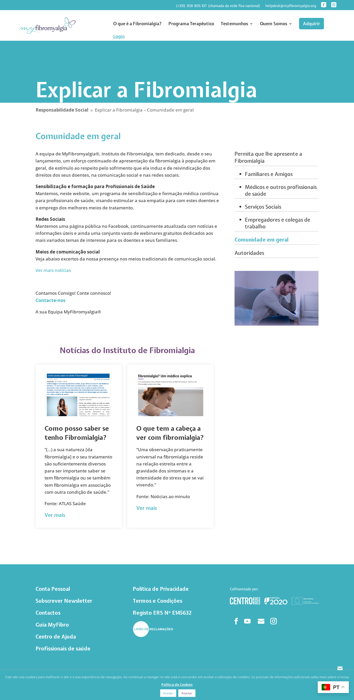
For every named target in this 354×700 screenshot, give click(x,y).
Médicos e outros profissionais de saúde (281, 190)
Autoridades (249, 252)
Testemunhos (234, 23)
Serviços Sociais (263, 206)
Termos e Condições (157, 600)
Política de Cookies (177, 684)
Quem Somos (273, 23)
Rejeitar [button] (186, 693)
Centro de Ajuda (56, 636)
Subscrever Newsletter (64, 600)
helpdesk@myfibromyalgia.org (290, 6)
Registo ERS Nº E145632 (162, 612)
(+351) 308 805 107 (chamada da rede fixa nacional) (218, 6)
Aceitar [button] (168, 693)
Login (119, 36)
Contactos (48, 612)
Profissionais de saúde (63, 648)
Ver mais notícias (53, 270)
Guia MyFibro (52, 624)
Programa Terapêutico (191, 23)
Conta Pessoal (53, 588)
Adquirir (311, 23)
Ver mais (55, 514)
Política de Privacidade (161, 588)
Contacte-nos (50, 300)
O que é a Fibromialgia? (137, 23)
